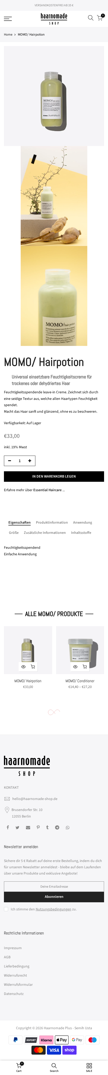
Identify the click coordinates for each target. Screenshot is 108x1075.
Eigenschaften (19, 522)
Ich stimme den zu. (44, 909)
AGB (7, 957)
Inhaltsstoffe (81, 533)
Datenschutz (14, 993)
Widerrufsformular (18, 984)
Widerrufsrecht (15, 975)
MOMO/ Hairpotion (27, 680)
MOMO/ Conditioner (80, 680)
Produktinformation (52, 522)
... (49, 490)
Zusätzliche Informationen (45, 533)
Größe (14, 533)
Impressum (13, 948)
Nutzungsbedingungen (53, 909)
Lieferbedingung (16, 966)
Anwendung (82, 522)
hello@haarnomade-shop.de (34, 799)
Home (8, 34)
